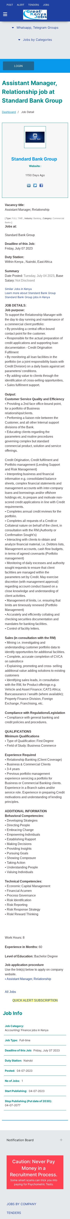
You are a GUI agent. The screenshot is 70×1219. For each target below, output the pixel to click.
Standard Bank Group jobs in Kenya (27, 297)
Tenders (14, 1213)
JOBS (46, 4)
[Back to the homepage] (35, 15)
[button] (35, 27)
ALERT (20, 4)
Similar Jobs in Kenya (18, 289)
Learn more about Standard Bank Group (30, 293)
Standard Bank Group (34, 159)
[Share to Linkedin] (29, 185)
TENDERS (33, 4)
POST (10, 4)
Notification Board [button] (20, 1140)
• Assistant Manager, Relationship (28, 979)
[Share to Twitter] (35, 185)
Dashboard (9, 112)
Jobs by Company (21, 1204)
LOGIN (18, 66)
